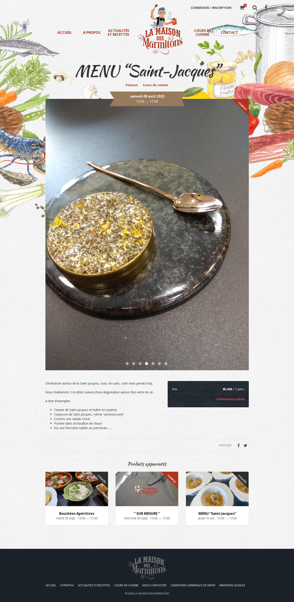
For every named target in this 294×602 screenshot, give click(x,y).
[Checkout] (242, 8)
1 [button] (127, 364)
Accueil (64, 32)
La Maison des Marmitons (152, 593)
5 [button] (153, 364)
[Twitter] (245, 445)
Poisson (132, 85)
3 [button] (140, 364)
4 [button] (147, 364)
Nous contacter (154, 585)
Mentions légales (232, 585)
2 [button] (134, 364)
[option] (147, 234)
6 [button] (160, 364)
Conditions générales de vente (192, 585)
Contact (229, 32)
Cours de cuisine (202, 32)
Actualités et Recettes (118, 32)
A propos (91, 32)
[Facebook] (238, 445)
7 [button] (166, 364)
